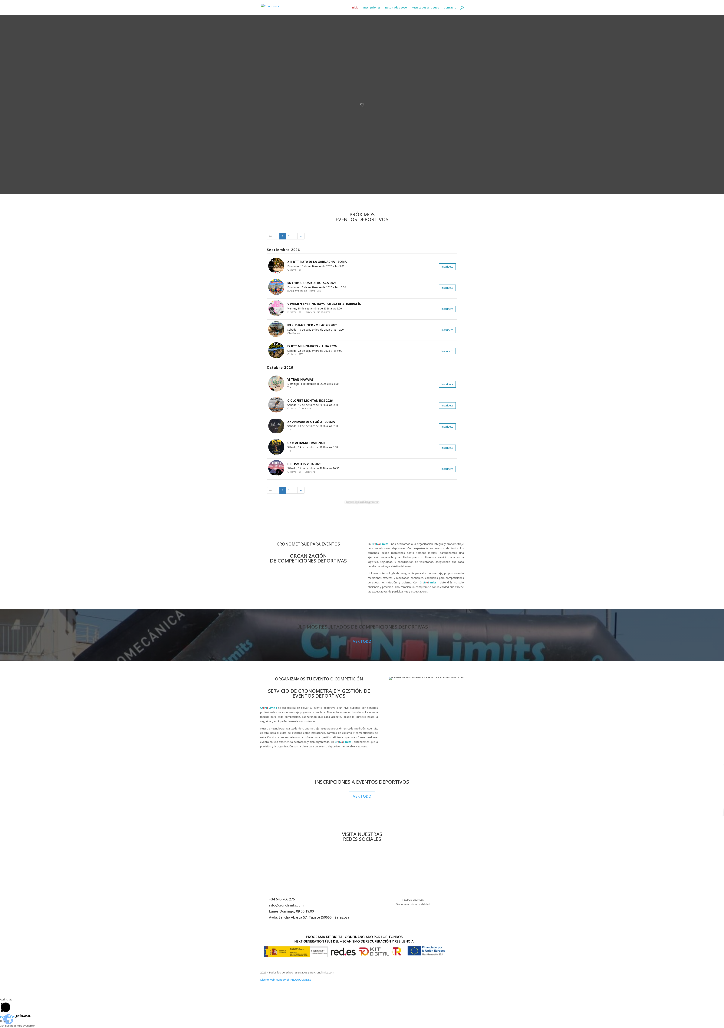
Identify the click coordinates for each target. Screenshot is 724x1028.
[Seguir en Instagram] (362, 852)
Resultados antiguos (425, 7)
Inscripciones (371, 7)
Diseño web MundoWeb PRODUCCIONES (285, 979)
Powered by (7, 1016)
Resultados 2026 (396, 7)
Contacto (450, 7)
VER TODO (362, 641)
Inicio (354, 7)
